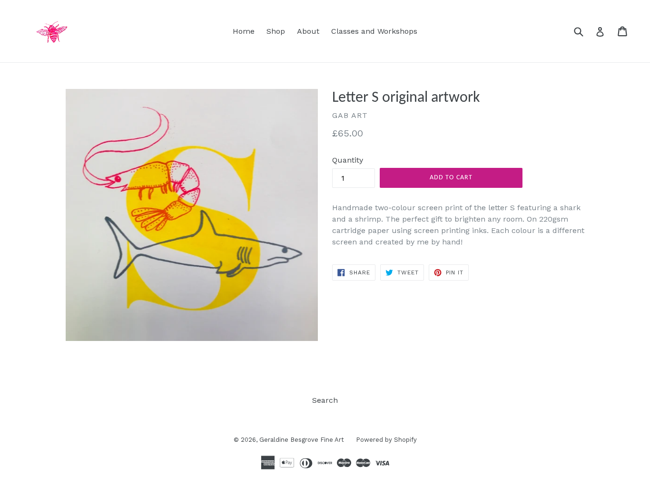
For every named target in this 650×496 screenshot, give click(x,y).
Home (244, 31)
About (308, 31)
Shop (275, 31)
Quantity (347, 160)
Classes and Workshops (374, 31)
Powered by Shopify (386, 439)
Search (325, 400)
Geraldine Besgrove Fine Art (301, 439)
